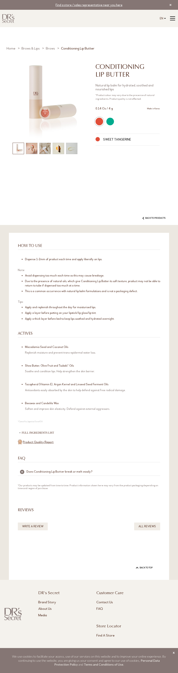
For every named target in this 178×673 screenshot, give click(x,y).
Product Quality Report (38, 442)
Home (11, 48)
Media (42, 615)
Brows (50, 48)
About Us (45, 609)
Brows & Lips (30, 48)
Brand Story (47, 602)
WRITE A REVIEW (32, 526)
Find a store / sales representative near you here (89, 5)
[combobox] (162, 18)
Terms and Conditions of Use (103, 664)
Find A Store (105, 635)
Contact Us (104, 602)
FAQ (99, 609)
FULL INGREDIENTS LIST (38, 432)
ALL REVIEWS (147, 526)
